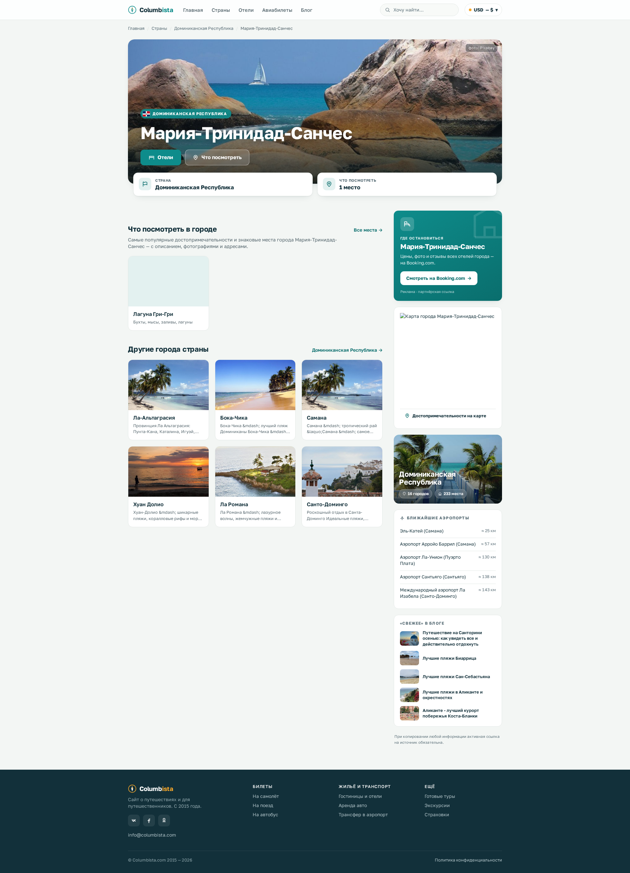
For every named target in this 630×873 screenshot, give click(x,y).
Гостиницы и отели (360, 796)
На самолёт (266, 796)
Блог (306, 10)
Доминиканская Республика (203, 28)
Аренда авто (353, 805)
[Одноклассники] (164, 820)
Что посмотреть (221, 157)
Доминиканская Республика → (347, 350)
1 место (349, 187)
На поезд (263, 805)
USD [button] (486, 9)
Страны (221, 10)
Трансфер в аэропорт (363, 814)
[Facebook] (149, 820)
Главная (193, 10)
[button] (448, 368)
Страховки (437, 814)
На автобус (265, 814)
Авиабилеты (277, 10)
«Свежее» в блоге (422, 623)
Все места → (368, 230)
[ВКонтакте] (134, 820)
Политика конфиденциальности (468, 860)
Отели (246, 10)
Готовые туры (440, 796)
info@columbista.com (152, 835)
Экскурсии (437, 805)
